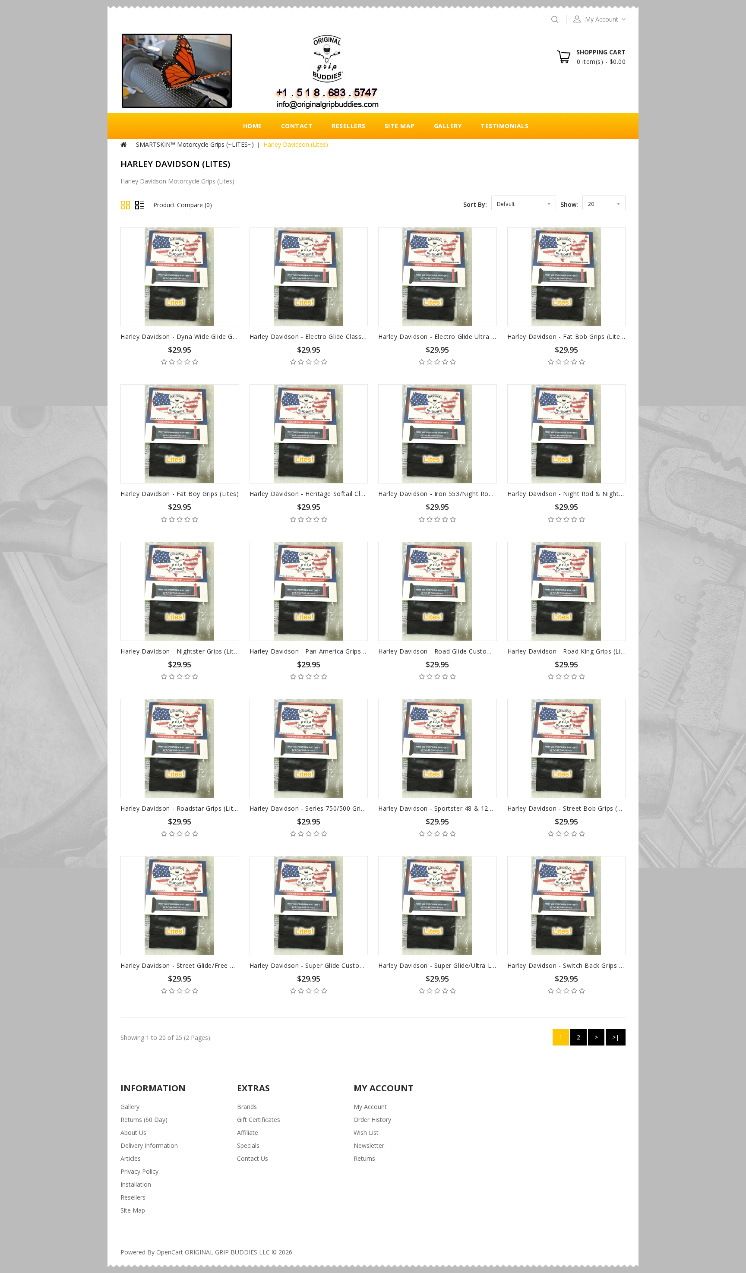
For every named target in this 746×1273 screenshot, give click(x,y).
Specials (248, 1145)
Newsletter (369, 1145)
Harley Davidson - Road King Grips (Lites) (570, 651)
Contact (297, 126)
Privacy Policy (139, 1171)
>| (615, 1037)
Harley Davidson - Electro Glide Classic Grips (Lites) (327, 336)
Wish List (366, 1132)
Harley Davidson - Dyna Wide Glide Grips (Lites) (192, 336)
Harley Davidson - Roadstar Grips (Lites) (181, 808)
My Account (370, 1106)
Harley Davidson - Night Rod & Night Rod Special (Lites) (592, 494)
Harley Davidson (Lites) (295, 144)
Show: (569, 204)
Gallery (448, 126)
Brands (247, 1106)
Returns (364, 1158)
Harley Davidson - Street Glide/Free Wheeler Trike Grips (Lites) (215, 965)
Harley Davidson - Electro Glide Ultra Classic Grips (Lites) (464, 336)
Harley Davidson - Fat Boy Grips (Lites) (179, 494)
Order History (372, 1119)
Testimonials (504, 126)
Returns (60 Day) (144, 1119)
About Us (133, 1132)
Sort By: (475, 204)
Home (252, 126)
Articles (130, 1158)
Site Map (400, 126)
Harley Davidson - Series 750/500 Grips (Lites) (319, 808)
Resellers (349, 126)
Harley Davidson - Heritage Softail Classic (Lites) (323, 494)
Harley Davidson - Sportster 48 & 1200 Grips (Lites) (456, 808)
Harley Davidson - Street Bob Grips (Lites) (571, 808)
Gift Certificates (258, 1119)
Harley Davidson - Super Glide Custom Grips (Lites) (327, 965)
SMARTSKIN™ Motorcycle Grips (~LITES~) (195, 144)
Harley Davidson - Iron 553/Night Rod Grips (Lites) (454, 494)
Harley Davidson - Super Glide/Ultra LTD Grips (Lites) (458, 965)
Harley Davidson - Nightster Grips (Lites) (181, 651)
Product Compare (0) (182, 205)
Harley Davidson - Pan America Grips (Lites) (316, 651)
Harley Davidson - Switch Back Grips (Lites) (573, 965)
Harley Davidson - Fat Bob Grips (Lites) (566, 336)
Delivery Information (149, 1145)
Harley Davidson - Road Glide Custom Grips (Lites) (454, 651)
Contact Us (252, 1158)
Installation (135, 1184)
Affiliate (247, 1132)
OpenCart (169, 1252)
